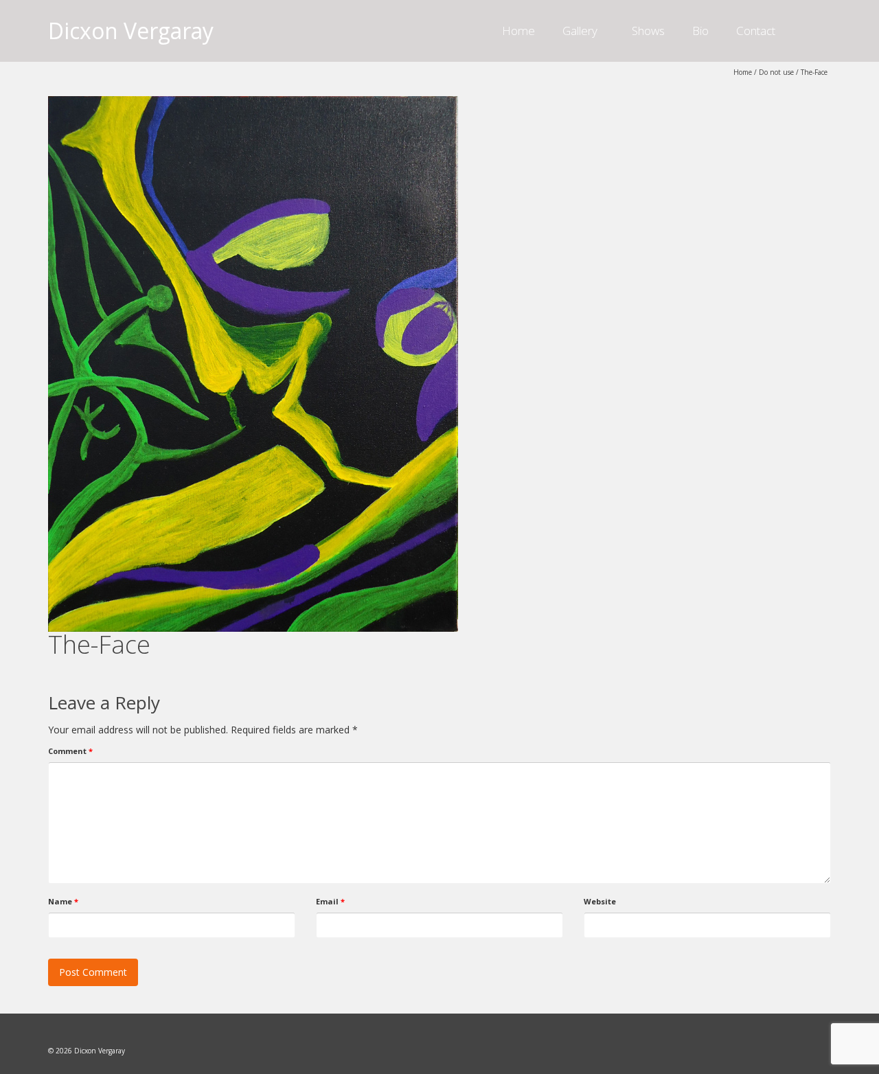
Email (330, 901)
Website (600, 901)
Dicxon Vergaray (131, 30)
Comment (70, 751)
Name (63, 901)
